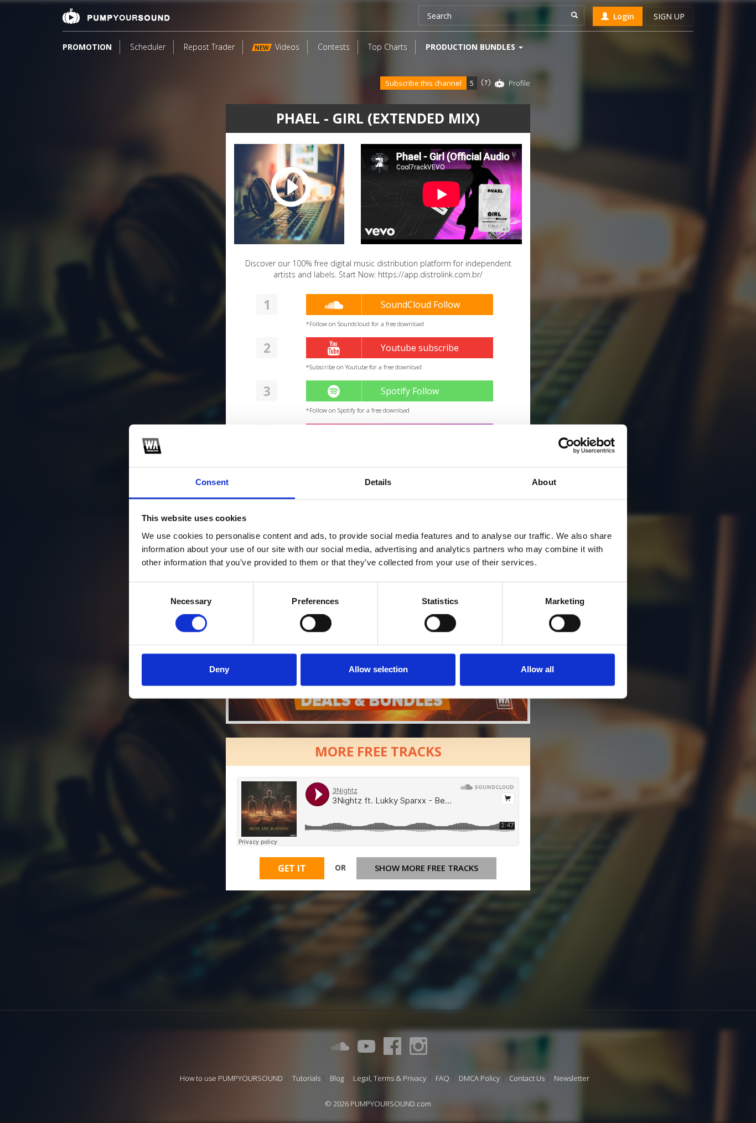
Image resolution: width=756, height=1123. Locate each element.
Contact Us (527, 1078)
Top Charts (387, 47)
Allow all (537, 669)
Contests (334, 47)
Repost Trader (209, 47)
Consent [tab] (212, 482)
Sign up (669, 16)
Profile (519, 83)
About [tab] (544, 482)
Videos (277, 47)
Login (621, 16)
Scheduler (147, 47)
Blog (337, 1078)
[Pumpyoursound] (116, 16)
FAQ (442, 1078)
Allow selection (378, 669)
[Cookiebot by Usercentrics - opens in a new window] (566, 445)
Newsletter (571, 1078)
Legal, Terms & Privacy (389, 1078)
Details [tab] (378, 482)
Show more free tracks (426, 867)
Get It (292, 868)
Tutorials (306, 1078)
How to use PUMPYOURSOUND (231, 1078)
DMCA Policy (479, 1078)
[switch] (316, 623)
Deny (219, 669)
